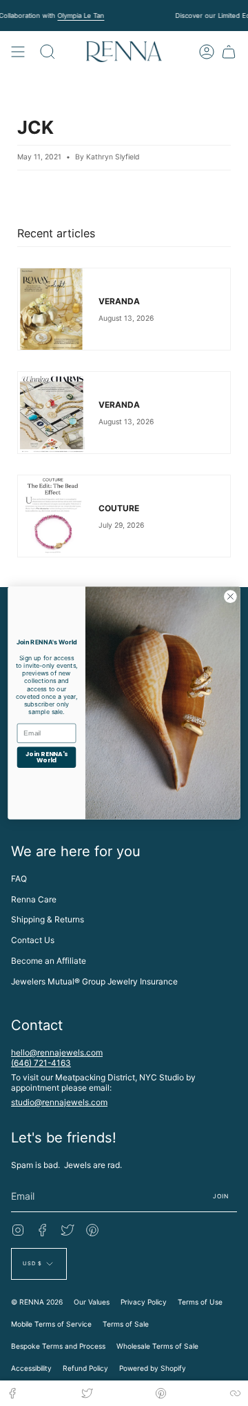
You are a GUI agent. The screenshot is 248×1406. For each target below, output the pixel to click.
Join (221, 1196)
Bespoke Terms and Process (58, 1346)
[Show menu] (18, 51)
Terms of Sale (126, 1324)
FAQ (19, 878)
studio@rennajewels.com (59, 1102)
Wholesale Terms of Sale (157, 1346)
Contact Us (32, 940)
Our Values (92, 1302)
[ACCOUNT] (206, 51)
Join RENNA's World (46, 757)
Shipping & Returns (47, 919)
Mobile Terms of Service (51, 1324)
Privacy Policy (144, 1302)
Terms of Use (200, 1302)
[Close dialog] (231, 597)
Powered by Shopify (152, 1368)
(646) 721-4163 (41, 1063)
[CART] (228, 51)
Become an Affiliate (48, 961)
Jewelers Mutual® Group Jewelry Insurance (94, 981)
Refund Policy (85, 1368)
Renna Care (33, 899)
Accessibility (31, 1368)
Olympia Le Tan (80, 15)
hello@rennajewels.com (57, 1052)
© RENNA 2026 (37, 1302)
